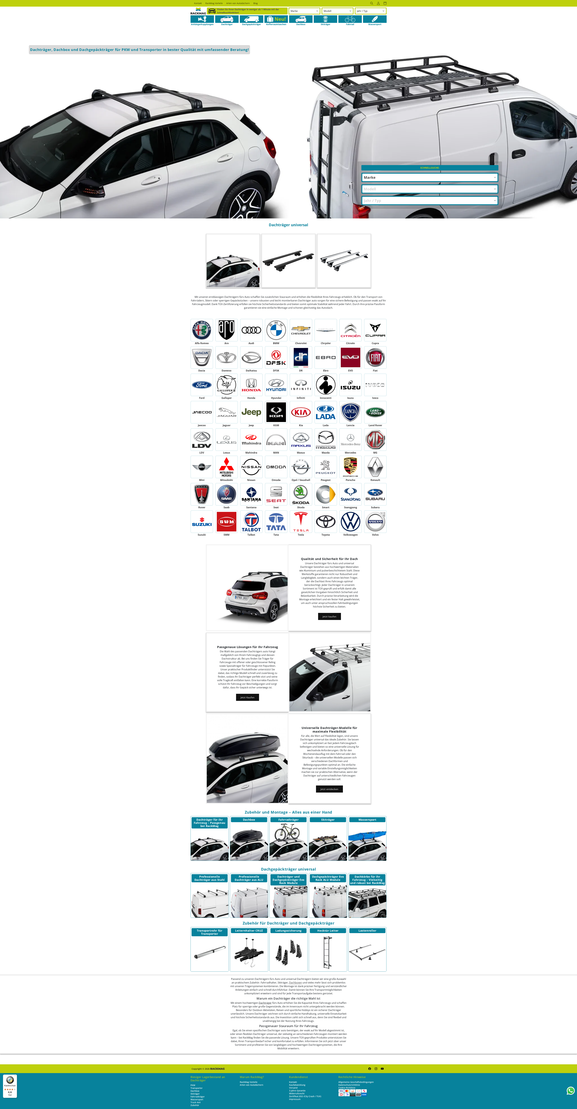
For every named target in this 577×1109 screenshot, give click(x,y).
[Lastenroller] (367, 953)
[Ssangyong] (350, 494)
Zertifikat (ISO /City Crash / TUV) (305, 1096)
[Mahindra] (251, 439)
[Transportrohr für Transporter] (210, 953)
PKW (193, 1085)
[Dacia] (201, 357)
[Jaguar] (226, 412)
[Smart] (325, 494)
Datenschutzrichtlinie (349, 1084)
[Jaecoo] (201, 412)
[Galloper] (226, 385)
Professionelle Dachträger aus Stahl (209, 878)
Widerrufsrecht (296, 1093)
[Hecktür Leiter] (328, 953)
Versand (293, 1087)
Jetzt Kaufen (248, 697)
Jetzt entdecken (329, 789)
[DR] (300, 357)
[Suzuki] (201, 521)
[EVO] (350, 357)
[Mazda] (325, 439)
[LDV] (201, 439)
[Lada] (325, 412)
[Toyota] (325, 521)
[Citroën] (350, 330)
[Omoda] (276, 467)
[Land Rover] (375, 412)
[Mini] (201, 467)
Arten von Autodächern (251, 1084)
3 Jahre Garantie (297, 1090)
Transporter (197, 1088)
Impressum (295, 1099)
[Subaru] (375, 494)
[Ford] (201, 385)
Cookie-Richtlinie (346, 1087)
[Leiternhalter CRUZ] (249, 953)
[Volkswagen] (350, 521)
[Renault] (375, 467)
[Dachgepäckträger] (251, 19)
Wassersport (367, 819)
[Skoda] (300, 494)
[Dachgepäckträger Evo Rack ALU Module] (328, 899)
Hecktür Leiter (327, 930)
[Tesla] (300, 521)
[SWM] (226, 521)
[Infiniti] (300, 385)
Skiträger (327, 819)
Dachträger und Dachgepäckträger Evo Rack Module (288, 880)
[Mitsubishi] (226, 467)
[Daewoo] (226, 357)
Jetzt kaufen (329, 616)
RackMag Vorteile (248, 1082)
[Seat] (276, 494)
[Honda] (251, 385)
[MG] (375, 439)
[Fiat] (375, 357)
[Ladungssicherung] (289, 953)
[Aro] (226, 330)
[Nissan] (251, 467)
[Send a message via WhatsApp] (570, 1090)
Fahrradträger (288, 819)
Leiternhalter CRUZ (249, 930)
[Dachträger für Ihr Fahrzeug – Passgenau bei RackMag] (210, 842)
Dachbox (249, 819)
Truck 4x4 (195, 1102)
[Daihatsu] (251, 357)
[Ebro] (325, 357)
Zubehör (195, 1105)
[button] (371, 3)
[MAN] (276, 439)
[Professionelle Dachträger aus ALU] (249, 899)
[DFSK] (276, 357)
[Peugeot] (325, 467)
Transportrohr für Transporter (209, 932)
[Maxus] (300, 439)
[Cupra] (375, 330)
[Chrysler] (325, 330)
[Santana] (251, 494)
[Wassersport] (374, 19)
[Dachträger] (227, 19)
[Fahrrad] (350, 19)
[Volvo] (375, 521)
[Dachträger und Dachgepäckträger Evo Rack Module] (289, 899)
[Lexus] (226, 439)
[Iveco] (375, 385)
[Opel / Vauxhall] (300, 467)
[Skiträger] (325, 19)
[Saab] (226, 494)
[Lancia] (350, 412)
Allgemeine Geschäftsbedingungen (356, 1082)
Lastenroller (367, 930)
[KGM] (276, 412)
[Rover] (201, 494)
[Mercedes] (350, 439)
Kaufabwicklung (297, 1084)
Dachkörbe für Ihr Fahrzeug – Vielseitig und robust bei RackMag (367, 880)
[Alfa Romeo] (201, 330)
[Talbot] (251, 521)
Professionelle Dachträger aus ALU (249, 878)
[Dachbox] (301, 19)
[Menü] (15, 1076)
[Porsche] (350, 467)
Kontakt (293, 1082)
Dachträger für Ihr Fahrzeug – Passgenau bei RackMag (209, 823)
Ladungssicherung (288, 930)
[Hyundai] (276, 385)
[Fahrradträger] (289, 842)
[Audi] (251, 330)
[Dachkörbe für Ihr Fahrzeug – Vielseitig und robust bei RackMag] (367, 899)
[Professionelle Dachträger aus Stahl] (210, 899)
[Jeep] (251, 412)
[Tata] (276, 521)
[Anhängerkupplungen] (202, 19)
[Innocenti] (325, 385)
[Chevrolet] (300, 330)
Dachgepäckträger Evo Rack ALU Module (328, 878)
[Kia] (300, 412)
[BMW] (276, 330)
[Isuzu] (350, 385)
